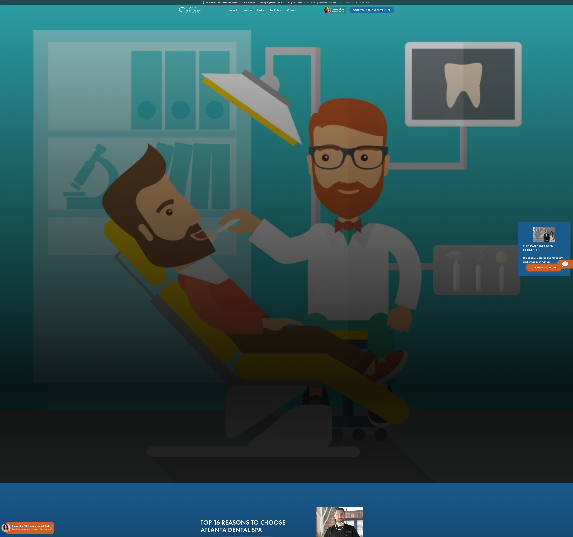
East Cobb (304, 2)
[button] (233, 10)
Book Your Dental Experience (371, 10)
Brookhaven (357, 2)
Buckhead (330, 2)
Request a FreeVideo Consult (338, 10)
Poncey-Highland (275, 2)
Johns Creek (245, 2)
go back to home (544, 267)
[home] (190, 10)
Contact (291, 10)
